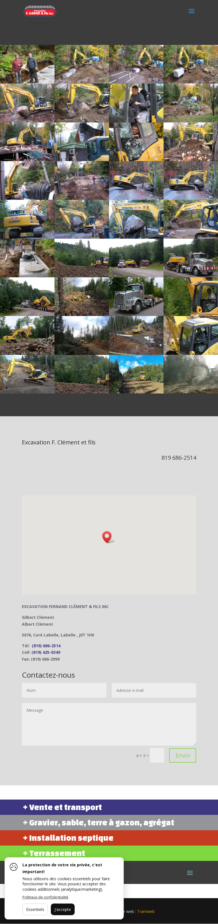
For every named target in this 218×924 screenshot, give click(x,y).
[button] (109, 537)
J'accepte (62, 909)
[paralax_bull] (81, 392)
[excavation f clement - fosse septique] (136, 121)
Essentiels (35, 909)
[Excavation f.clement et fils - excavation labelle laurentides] (191, 392)
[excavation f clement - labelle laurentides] (27, 82)
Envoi (182, 755)
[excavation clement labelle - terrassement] (191, 198)
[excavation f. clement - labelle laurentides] (136, 275)
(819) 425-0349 (46, 652)
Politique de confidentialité (45, 897)
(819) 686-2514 (46, 645)
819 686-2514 (179, 457)
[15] (136, 392)
